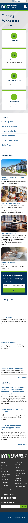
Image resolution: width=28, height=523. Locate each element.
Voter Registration (20, 486)
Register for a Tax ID (9, 140)
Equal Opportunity (9, 517)
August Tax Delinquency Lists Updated (12, 410)
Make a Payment (8, 135)
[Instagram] (15, 498)
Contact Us (4, 471)
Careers (3, 468)
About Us (4, 462)
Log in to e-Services (9, 126)
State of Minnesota (20, 517)
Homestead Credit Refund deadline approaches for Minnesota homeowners (11, 427)
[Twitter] (7, 498)
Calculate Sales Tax (9, 131)
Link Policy (4, 482)
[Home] (9, 6)
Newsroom (4, 486)
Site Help (17, 467)
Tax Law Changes (20, 470)
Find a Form (6, 145)
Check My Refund (8, 121)
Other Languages (6, 489)
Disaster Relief (5, 479)
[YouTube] (13, 498)
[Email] (2, 498)
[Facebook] (5, 498)
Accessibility (5, 465)
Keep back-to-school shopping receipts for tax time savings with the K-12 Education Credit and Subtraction (12, 390)
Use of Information (21, 483)
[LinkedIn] (10, 498)
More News (22, 444)
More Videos (22, 378)
